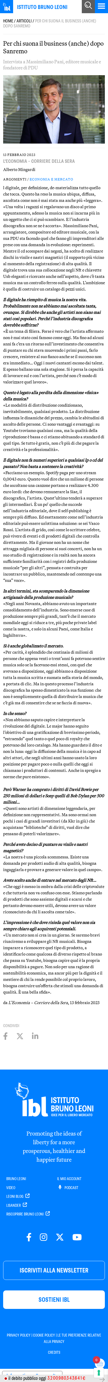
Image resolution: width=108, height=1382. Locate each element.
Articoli (24, 21)
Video (10, 1187)
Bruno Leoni (16, 1178)
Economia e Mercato (51, 179)
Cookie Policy (44, 1335)
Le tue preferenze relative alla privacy (72, 1338)
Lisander (13, 1205)
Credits (54, 1352)
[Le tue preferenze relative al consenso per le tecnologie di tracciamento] (99, 1373)
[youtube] (77, 1237)
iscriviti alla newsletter (54, 1270)
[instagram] (43, 1237)
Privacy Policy (19, 1335)
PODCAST (71, 1187)
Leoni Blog (15, 1196)
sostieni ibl (54, 1299)
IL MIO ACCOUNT (69, 1178)
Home (8, 21)
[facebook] (28, 1237)
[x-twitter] (60, 1237)
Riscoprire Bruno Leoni (25, 1214)
